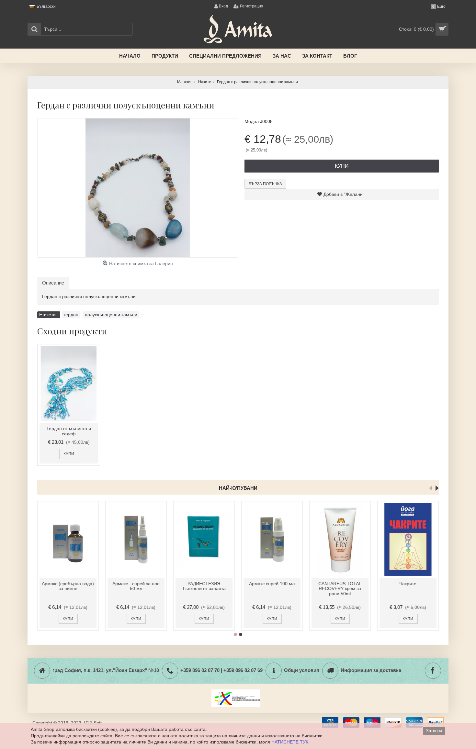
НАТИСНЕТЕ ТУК (289, 741)
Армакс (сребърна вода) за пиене (68, 586)
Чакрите (408, 583)
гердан (71, 314)
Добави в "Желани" (343, 194)
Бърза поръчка (265, 184)
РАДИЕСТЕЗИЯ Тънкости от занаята (204, 586)
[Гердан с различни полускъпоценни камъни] (137, 188)
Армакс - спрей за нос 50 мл (136, 586)
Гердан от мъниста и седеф (69, 431)
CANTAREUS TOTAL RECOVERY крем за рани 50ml (340, 588)
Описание (53, 282)
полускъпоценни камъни (111, 314)
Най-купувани (238, 488)
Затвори (434, 730)
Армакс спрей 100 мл (272, 583)
